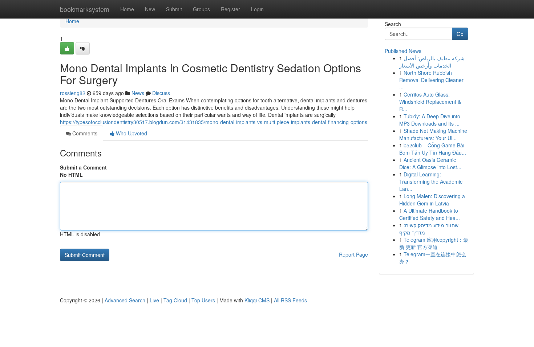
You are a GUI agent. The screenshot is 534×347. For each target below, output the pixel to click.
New (150, 9)
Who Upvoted (130, 133)
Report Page (353, 254)
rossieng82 (72, 93)
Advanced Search (125, 300)
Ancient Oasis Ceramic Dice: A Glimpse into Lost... (430, 163)
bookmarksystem (84, 9)
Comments (84, 133)
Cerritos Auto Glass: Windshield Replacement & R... (430, 102)
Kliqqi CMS (257, 300)
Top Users (203, 300)
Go (460, 33)
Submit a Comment (83, 167)
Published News (403, 50)
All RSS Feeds (290, 300)
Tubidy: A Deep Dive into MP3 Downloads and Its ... (429, 120)
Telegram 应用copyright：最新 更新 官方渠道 (433, 243)
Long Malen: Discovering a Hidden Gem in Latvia (432, 199)
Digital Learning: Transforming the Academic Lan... (430, 181)
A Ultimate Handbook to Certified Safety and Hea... (429, 214)
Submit (174, 9)
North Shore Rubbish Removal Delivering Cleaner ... (431, 80)
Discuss (161, 93)
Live (154, 300)
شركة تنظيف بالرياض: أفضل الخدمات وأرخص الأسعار (432, 61)
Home (127, 9)
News (138, 93)
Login (257, 9)
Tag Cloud (175, 300)
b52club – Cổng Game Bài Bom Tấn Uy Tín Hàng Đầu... (432, 149)
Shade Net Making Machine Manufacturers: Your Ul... (433, 134)
